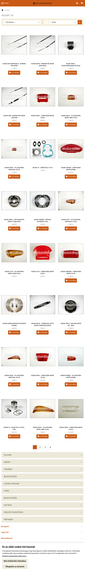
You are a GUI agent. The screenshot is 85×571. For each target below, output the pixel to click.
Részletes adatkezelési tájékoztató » (14, 556)
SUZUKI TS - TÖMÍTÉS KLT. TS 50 (42, 167)
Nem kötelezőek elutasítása (15, 561)
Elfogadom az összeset (15, 566)
